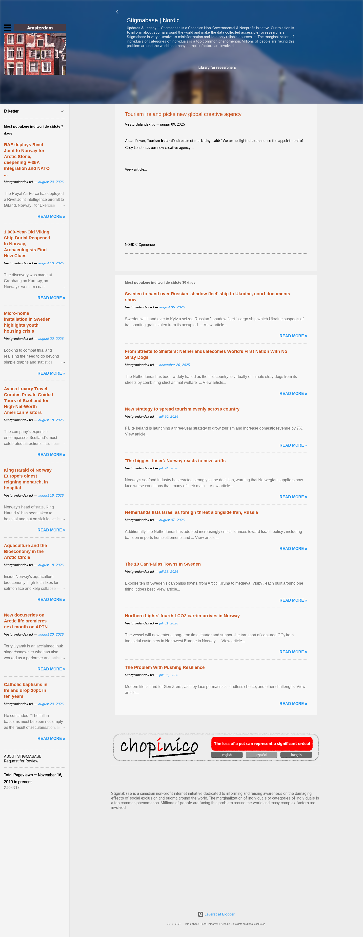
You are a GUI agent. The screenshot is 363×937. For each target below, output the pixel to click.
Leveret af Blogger (219, 914)
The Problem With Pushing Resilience (165, 667)
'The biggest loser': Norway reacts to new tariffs (175, 460)
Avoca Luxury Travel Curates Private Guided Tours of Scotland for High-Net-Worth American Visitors (28, 400)
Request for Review (21, 761)
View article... (136, 170)
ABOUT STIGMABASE (22, 756)
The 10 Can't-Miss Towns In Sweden (163, 564)
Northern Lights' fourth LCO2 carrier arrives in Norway (182, 615)
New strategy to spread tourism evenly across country (182, 409)
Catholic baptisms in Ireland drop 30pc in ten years (25, 690)
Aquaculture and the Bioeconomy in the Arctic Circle (25, 551)
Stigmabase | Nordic (153, 20)
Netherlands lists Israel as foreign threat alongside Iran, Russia (191, 512)
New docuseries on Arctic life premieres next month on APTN (26, 621)
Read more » (293, 336)
